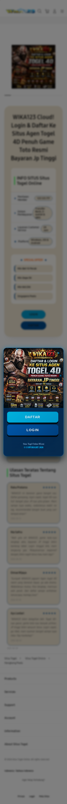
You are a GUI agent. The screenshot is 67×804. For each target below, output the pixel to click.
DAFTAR (32, 417)
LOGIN (32, 430)
